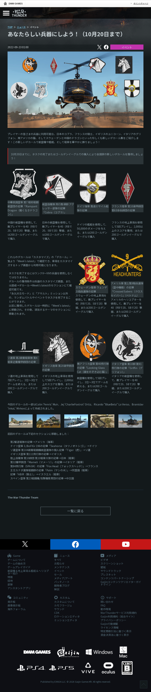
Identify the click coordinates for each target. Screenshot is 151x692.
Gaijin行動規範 (109, 623)
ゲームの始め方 (17, 563)
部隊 (10, 584)
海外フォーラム (17, 609)
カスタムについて (64, 601)
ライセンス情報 (110, 627)
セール (58, 574)
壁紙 (103, 567)
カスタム (64, 597)
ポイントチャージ (141, 3)
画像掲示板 (14, 605)
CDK (56, 612)
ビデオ (104, 559)
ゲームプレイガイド (19, 567)
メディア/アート (63, 578)
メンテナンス (62, 567)
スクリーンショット (112, 563)
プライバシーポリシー (113, 620)
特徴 (10, 577)
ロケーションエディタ (67, 616)
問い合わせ (107, 601)
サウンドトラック (111, 570)
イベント (127, 47)
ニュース (21, 27)
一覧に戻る (75, 510)
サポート (111, 597)
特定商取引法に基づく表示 (116, 631)
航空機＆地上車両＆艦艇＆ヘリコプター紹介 (28, 572)
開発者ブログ (62, 585)
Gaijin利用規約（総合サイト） (118, 616)
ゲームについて (17, 559)
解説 (56, 589)
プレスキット (108, 574)
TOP (10, 27)
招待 (10, 580)
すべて (58, 559)
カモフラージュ (63, 605)
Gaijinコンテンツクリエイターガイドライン (121, 583)
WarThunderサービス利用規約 (119, 612)
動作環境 (106, 609)
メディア (111, 555)
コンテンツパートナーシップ (117, 578)
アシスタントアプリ (19, 588)
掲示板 (11, 601)
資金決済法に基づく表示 (115, 635)
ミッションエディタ (65, 620)
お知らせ (59, 563)
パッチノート (62, 582)
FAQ (103, 605)
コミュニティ (20, 597)
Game (16, 555)
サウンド (59, 609)
